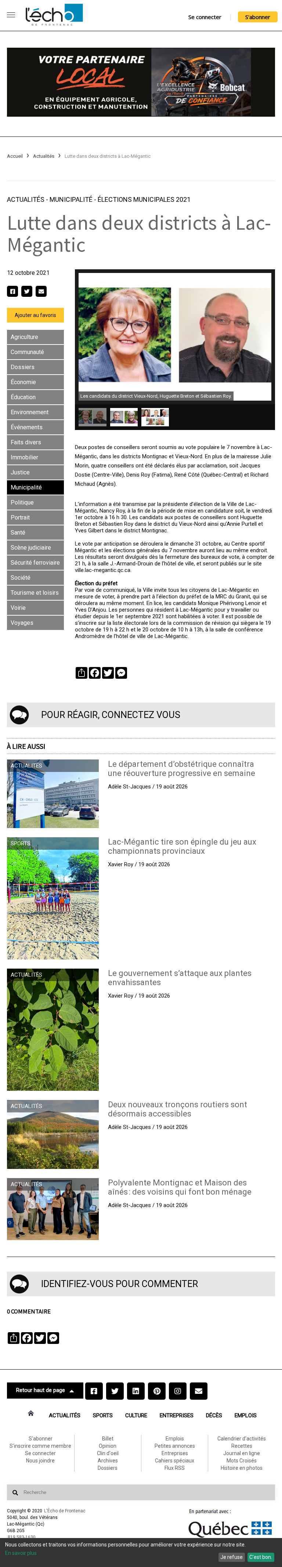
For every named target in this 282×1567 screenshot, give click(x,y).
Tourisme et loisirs (35, 592)
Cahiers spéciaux (174, 1461)
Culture (136, 1415)
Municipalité (72, 199)
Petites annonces (175, 1446)
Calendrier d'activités (241, 1439)
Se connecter (204, 17)
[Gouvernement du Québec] (230, 1537)
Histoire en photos (242, 1468)
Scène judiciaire (31, 547)
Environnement (29, 412)
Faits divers (26, 442)
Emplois (246, 1415)
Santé (18, 532)
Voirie (18, 607)
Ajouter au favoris (35, 315)
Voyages (22, 622)
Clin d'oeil (108, 1453)
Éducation (23, 397)
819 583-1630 (22, 1537)
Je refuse (231, 1557)
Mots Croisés (242, 1461)
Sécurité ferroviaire (35, 562)
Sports (103, 1415)
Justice (20, 472)
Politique (22, 502)
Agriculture (24, 337)
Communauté (27, 352)
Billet (107, 1439)
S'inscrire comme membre (40, 1446)
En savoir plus (21, 1553)
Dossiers (23, 367)
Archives (108, 1461)
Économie (23, 382)
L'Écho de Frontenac (65, 1510)
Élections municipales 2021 (144, 199)
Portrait (20, 517)
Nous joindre (40, 1461)
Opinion (107, 1446)
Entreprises (177, 1415)
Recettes (241, 1446)
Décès (214, 1415)
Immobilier (24, 457)
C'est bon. (260, 1557)
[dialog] (141, 1552)
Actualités (43, 156)
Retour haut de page (40, 1390)
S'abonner (257, 17)
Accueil (15, 156)
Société (20, 577)
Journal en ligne (241, 1453)
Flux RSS (174, 1468)
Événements (27, 427)
